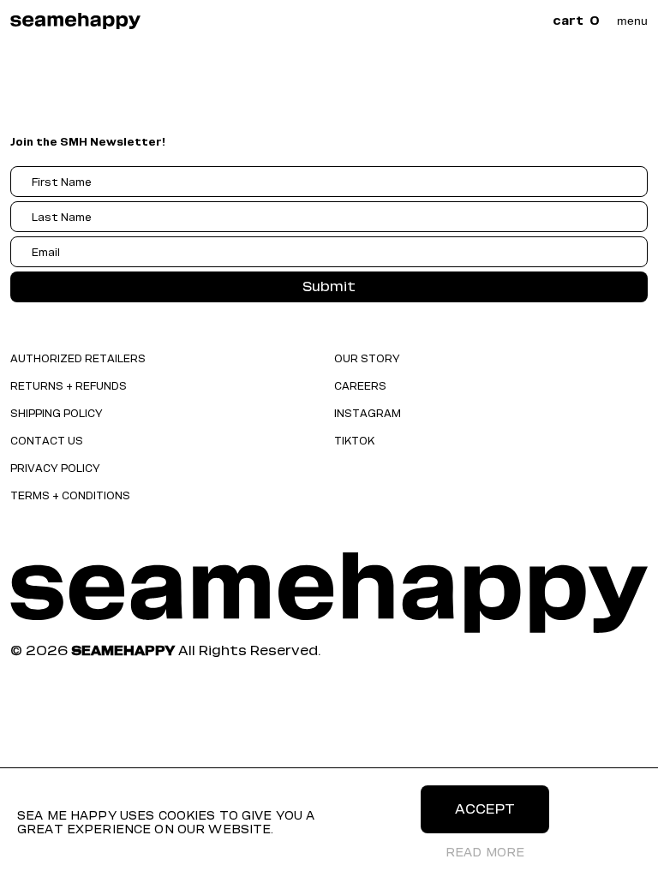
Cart (576, 21)
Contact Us (46, 440)
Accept (485, 809)
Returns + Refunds (68, 385)
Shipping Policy (56, 413)
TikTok (354, 440)
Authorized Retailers (78, 358)
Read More (485, 852)
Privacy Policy (55, 468)
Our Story (367, 358)
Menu (632, 20)
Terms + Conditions (70, 495)
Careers (360, 385)
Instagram (367, 413)
